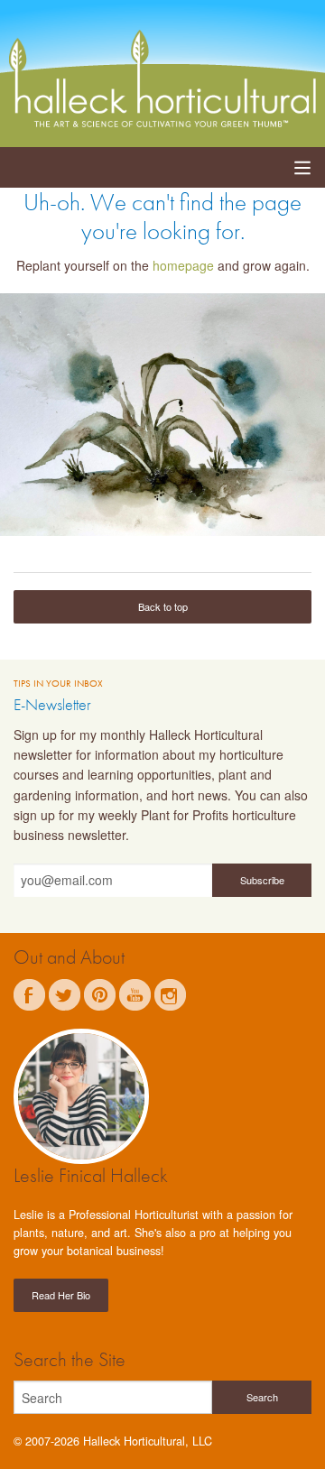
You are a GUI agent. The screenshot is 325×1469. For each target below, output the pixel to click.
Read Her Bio (61, 1295)
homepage (183, 265)
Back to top (163, 606)
